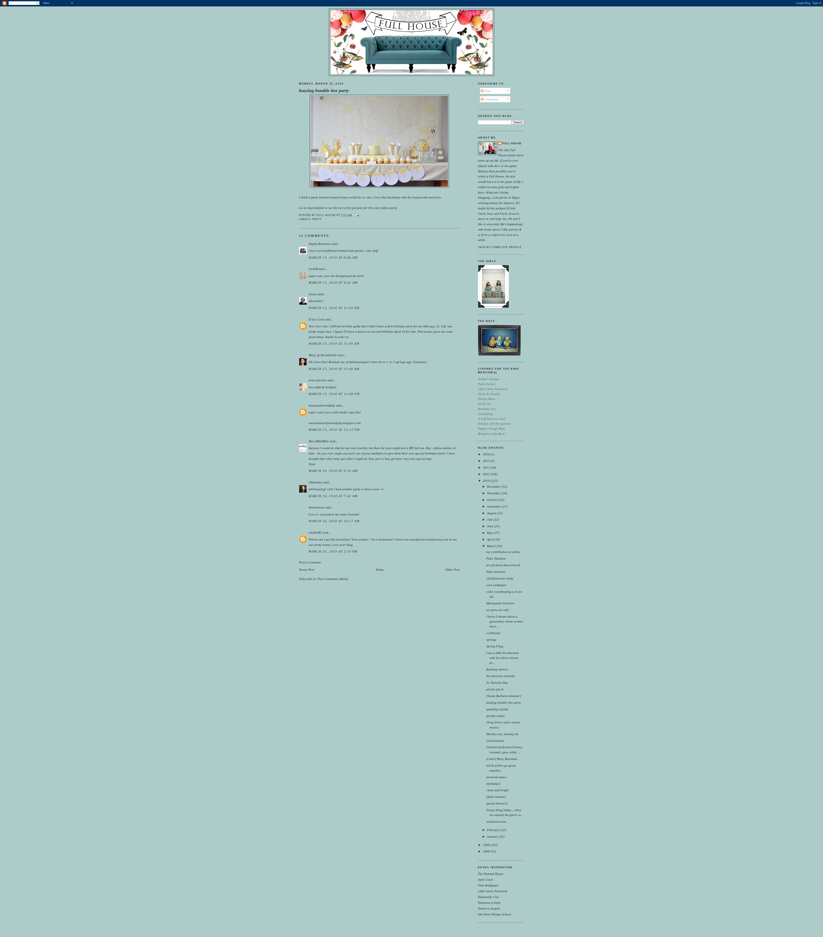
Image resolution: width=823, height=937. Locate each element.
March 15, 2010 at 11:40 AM (334, 369)
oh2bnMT (315, 532)
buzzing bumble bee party (324, 90)
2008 (487, 851)
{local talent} (495, 740)
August (492, 513)
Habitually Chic (488, 897)
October (493, 500)
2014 (487, 454)
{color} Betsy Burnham (501, 759)
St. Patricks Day (497, 682)
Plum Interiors (496, 572)
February (493, 830)
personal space (496, 777)
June (490, 526)
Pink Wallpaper (488, 885)
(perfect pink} (495, 716)
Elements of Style (489, 902)
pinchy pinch (495, 689)
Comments (490, 99)
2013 (487, 461)
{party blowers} (496, 803)
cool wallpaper (496, 585)
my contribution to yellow (503, 552)
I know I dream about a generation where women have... (504, 621)
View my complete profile (499, 247)
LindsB (313, 269)
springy (491, 639)
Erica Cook (316, 319)
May (490, 533)
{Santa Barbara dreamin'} (503, 696)
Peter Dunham (496, 558)
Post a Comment (310, 562)
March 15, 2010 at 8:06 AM (333, 257)
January (493, 836)
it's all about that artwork (503, 565)
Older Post (452, 569)
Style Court (485, 879)
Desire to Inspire (489, 908)
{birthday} (493, 783)
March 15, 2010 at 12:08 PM (334, 394)
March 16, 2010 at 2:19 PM (333, 551)
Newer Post (306, 569)
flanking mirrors (497, 669)
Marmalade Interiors (500, 603)
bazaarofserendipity (322, 405)
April (490, 539)
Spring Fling (494, 646)
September (494, 506)
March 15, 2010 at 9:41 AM (333, 282)
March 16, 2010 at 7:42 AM (333, 496)
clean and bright (497, 790)
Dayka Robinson (320, 244)
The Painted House (490, 874)
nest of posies (318, 380)
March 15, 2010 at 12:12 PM (334, 429)
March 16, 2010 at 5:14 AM (333, 470)
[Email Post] (356, 215)
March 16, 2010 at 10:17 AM (334, 521)
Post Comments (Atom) (333, 579)
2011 (486, 474)
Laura (313, 294)
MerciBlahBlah (319, 441)
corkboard (493, 633)
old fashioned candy (500, 578)
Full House (512, 143)
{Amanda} (315, 482)
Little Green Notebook (492, 891)
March (492, 546)
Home (380, 569)
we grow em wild (497, 610)
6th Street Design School (494, 914)
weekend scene (496, 821)
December (494, 486)
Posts (487, 91)
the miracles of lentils (500, 676)
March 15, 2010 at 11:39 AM (334, 343)
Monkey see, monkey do (502, 734)
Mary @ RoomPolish (323, 355)
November (494, 493)
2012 (487, 467)
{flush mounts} (496, 796)
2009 (487, 845)
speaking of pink (497, 709)
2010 (487, 481)
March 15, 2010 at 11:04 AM (334, 308)
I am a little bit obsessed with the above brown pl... (502, 657)
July (490, 519)
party (317, 219)
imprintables (315, 208)
